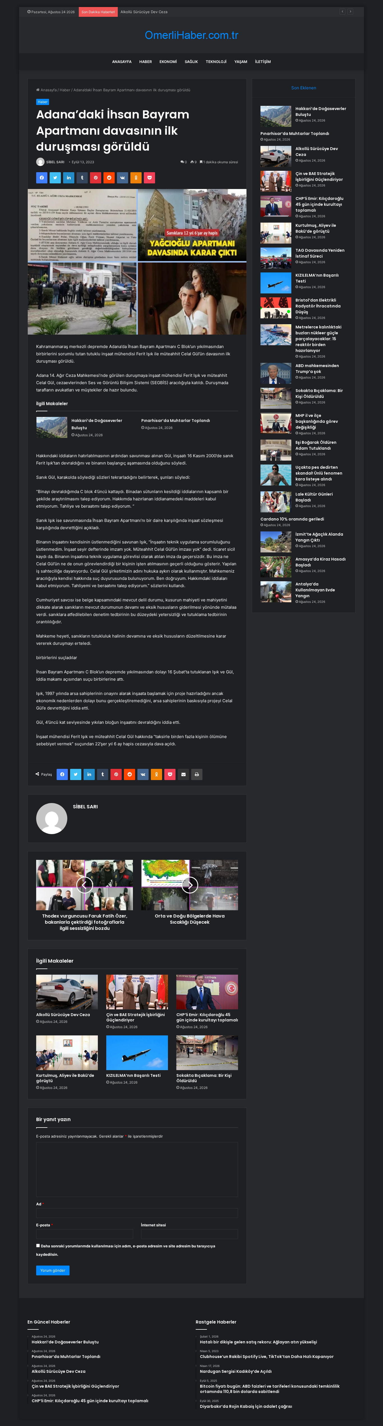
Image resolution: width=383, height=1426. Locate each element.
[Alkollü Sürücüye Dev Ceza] (67, 992)
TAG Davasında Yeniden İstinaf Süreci (320, 253)
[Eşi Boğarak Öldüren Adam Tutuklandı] (275, 450)
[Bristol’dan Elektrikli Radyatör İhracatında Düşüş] (275, 307)
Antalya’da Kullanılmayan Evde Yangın (315, 590)
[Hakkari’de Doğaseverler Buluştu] (51, 427)
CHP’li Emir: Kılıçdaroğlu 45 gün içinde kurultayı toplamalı (207, 1017)
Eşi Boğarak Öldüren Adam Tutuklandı (316, 445)
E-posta (44, 1225)
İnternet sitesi (153, 1225)
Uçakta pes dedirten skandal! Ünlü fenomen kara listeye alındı (319, 473)
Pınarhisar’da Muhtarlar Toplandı (175, 420)
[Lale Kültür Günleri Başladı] (275, 501)
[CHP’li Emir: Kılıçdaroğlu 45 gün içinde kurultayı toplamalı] (207, 992)
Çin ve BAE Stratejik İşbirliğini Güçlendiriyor (135, 1017)
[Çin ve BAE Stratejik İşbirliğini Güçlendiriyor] (137, 992)
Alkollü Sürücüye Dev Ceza (144, 12)
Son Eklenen (303, 87)
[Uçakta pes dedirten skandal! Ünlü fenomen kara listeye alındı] (275, 475)
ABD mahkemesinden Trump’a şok (317, 368)
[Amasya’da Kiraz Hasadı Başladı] (275, 566)
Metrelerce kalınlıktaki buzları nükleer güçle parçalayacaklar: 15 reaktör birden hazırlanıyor (319, 338)
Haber (145, 61)
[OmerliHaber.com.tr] (191, 35)
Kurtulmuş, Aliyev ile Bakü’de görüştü (65, 1078)
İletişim (263, 61)
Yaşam (240, 61)
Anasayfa (121, 61)
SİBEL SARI (55, 162)
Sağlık (191, 61)
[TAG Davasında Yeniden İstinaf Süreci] (275, 258)
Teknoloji (216, 61)
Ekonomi (168, 61)
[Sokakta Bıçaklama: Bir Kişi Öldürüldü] (207, 1052)
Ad (40, 1204)
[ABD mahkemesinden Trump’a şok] (275, 373)
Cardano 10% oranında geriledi (292, 519)
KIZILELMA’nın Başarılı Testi (133, 1075)
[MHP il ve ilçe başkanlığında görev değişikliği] (275, 423)
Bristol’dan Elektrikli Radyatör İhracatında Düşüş (318, 306)
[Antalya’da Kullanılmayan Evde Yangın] (275, 591)
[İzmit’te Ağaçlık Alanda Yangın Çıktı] (275, 541)
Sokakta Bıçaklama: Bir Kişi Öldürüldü (204, 1078)
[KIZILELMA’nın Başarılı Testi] (137, 1052)
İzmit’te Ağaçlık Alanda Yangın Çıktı (319, 537)
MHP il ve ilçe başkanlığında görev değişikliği (317, 421)
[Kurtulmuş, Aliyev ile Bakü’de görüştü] (67, 1052)
